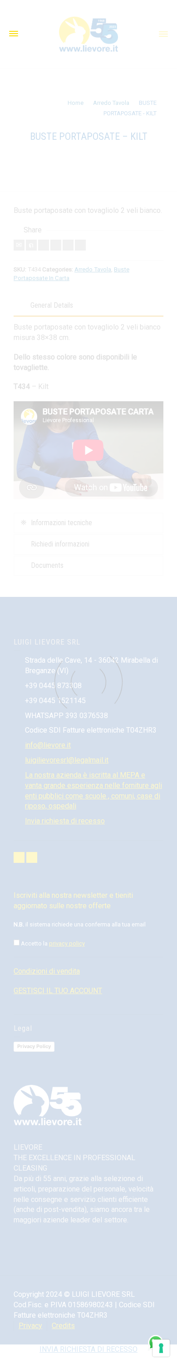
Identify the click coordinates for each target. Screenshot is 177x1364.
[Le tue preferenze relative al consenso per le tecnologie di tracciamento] (161, 1348)
